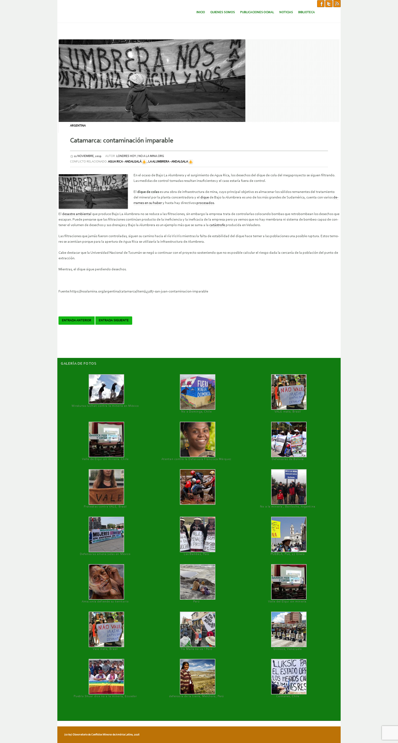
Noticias (286, 12)
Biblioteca (306, 12)
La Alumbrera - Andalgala (168, 161)
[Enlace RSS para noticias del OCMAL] (337, 3)
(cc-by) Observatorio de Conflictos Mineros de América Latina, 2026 (101, 734)
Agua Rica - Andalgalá (124, 161)
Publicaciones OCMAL (257, 12)
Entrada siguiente (114, 320)
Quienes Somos (222, 12)
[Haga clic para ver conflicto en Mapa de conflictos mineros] (144, 161)
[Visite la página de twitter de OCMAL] (329, 3)
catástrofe (217, 225)
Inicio (200, 12)
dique (204, 197)
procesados (205, 203)
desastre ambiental (76, 214)
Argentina (78, 125)
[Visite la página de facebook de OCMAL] (321, 3)
